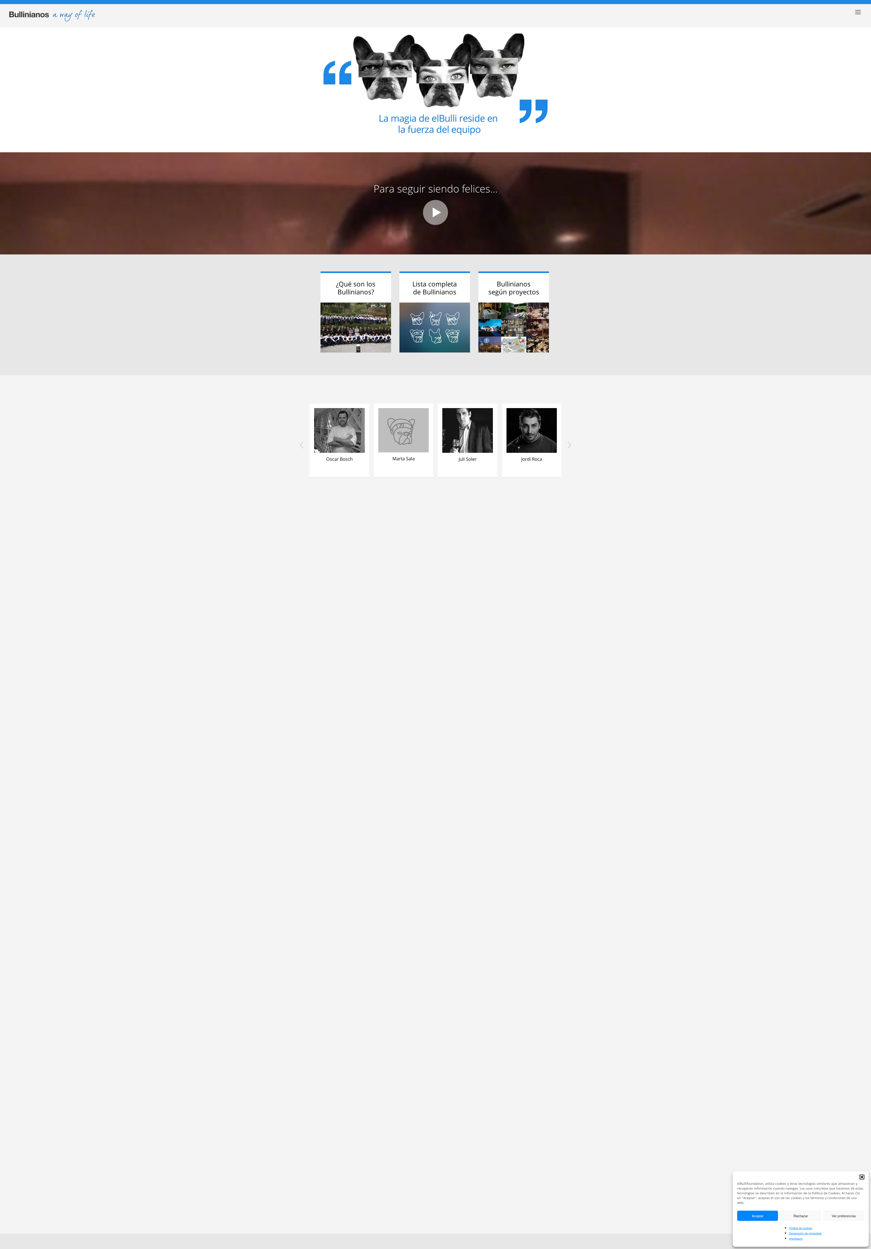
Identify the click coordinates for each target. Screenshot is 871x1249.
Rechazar (800, 1215)
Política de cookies (800, 1228)
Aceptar (757, 1215)
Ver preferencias (844, 1215)
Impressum (796, 1238)
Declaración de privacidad (805, 1233)
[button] (862, 1177)
